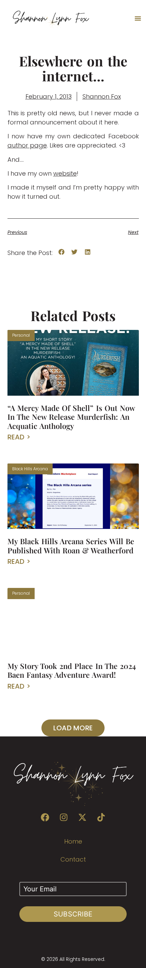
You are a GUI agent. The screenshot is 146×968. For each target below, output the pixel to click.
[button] (138, 18)
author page (27, 145)
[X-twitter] (82, 817)
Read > (19, 437)
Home (73, 841)
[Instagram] (63, 817)
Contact (73, 859)
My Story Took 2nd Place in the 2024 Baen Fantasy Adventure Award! (71, 670)
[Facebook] (45, 817)
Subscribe (73, 914)
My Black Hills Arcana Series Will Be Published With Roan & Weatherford (70, 545)
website (65, 173)
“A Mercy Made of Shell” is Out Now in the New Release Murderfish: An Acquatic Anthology (71, 417)
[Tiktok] (101, 817)
